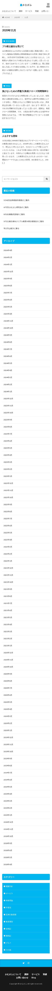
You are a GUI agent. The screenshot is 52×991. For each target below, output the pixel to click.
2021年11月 (8, 575)
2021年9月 (8, 589)
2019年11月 (8, 744)
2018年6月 (8, 850)
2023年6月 (8, 441)
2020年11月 (8, 660)
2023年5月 (8, 448)
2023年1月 (8, 476)
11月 (26, 17)
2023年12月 (8, 398)
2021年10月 (8, 582)
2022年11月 (8, 490)
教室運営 (9, 131)
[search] (47, 179)
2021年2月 (8, 638)
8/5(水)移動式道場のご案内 (14, 214)
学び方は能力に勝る (11, 228)
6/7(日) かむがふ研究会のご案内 (16, 207)
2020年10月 (8, 667)
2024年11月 (8, 321)
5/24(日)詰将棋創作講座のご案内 (16, 200)
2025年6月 (8, 300)
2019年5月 (8, 787)
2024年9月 (8, 335)
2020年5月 (8, 702)
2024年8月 (8, 342)
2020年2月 (8, 723)
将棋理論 (9, 900)
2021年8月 (8, 596)
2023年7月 (8, 434)
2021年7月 (8, 603)
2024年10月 (8, 328)
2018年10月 (8, 836)
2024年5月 (8, 363)
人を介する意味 (9, 136)
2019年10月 (8, 751)
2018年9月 (8, 843)
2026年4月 (8, 250)
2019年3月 (8, 801)
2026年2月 (8, 257)
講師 (20, 11)
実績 (37, 11)
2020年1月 (8, 730)
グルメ (8, 943)
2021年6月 (8, 610)
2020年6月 (8, 695)
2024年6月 (8, 356)
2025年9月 (8, 278)
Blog (33, 977)
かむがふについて (9, 11)
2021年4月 (8, 624)
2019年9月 (8, 758)
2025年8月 (8, 286)
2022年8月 (8, 511)
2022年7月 (8, 518)
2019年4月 (8, 794)
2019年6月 (8, 780)
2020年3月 (8, 716)
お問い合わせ (46, 11)
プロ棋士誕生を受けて (13, 46)
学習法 (8, 86)
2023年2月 (8, 469)
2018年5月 (8, 857)
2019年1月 (8, 815)
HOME (7, 17)
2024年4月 (8, 370)
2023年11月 (8, 406)
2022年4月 (8, 540)
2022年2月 (8, 554)
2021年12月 (8, 568)
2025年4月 (8, 314)
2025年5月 (8, 307)
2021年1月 (8, 646)
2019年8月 (8, 766)
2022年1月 (8, 561)
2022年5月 (8, 533)
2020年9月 (8, 674)
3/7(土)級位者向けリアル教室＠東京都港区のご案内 (24, 221)
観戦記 (8, 936)
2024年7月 (8, 349)
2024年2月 (8, 384)
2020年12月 (8, 653)
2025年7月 (8, 293)
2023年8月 (8, 427)
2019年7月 (8, 773)
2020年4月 (8, 709)
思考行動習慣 (10, 41)
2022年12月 (8, 483)
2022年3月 (8, 547)
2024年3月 (8, 377)
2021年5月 (8, 617)
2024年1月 (8, 391)
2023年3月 (8, 462)
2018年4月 (8, 864)
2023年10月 (8, 413)
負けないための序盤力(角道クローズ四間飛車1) (25, 91)
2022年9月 (8, 504)
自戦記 (8, 929)
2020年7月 (8, 688)
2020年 (17, 17)
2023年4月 (8, 455)
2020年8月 (8, 681)
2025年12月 (8, 271)
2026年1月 (8, 264)
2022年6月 (8, 526)
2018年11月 (8, 829)
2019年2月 (8, 808)
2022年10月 (8, 497)
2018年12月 (8, 822)
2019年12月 (8, 737)
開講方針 (9, 886)
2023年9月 (8, 420)
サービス (28, 11)
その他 (8, 950)
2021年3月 (8, 631)
